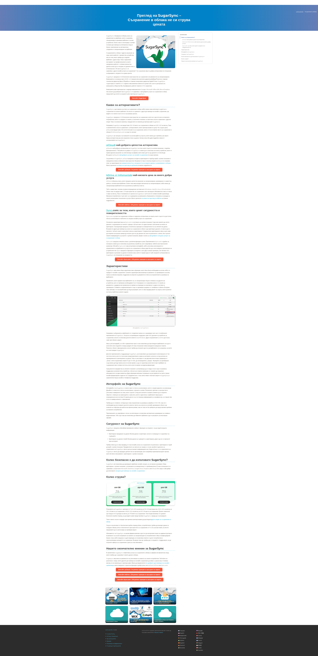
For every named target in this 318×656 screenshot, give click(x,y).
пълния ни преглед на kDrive (152, 198)
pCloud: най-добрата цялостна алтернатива (193, 39)
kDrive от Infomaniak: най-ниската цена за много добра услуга (196, 42)
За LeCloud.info (111, 638)
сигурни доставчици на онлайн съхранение (130, 471)
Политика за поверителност (114, 643)
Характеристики (185, 49)
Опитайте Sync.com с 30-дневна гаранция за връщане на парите (139, 259)
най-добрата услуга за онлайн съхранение (133, 155)
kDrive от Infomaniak (119, 175)
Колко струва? (185, 58)
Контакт (109, 641)
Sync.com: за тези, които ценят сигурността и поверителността (193, 46)
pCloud (110, 145)
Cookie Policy (111, 634)
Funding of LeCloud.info (114, 646)
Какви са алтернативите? (188, 37)
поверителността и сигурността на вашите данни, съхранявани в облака (146, 163)
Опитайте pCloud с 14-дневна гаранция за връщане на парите (139, 169)
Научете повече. (158, 632)
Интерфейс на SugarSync (187, 52)
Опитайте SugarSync (139, 98)
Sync (109, 210)
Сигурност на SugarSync (187, 54)
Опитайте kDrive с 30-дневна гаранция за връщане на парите (139, 205)
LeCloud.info (299, 11)
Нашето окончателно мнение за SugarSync (192, 61)
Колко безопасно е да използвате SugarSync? (193, 56)
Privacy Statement (112, 636)
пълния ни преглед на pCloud (127, 165)
